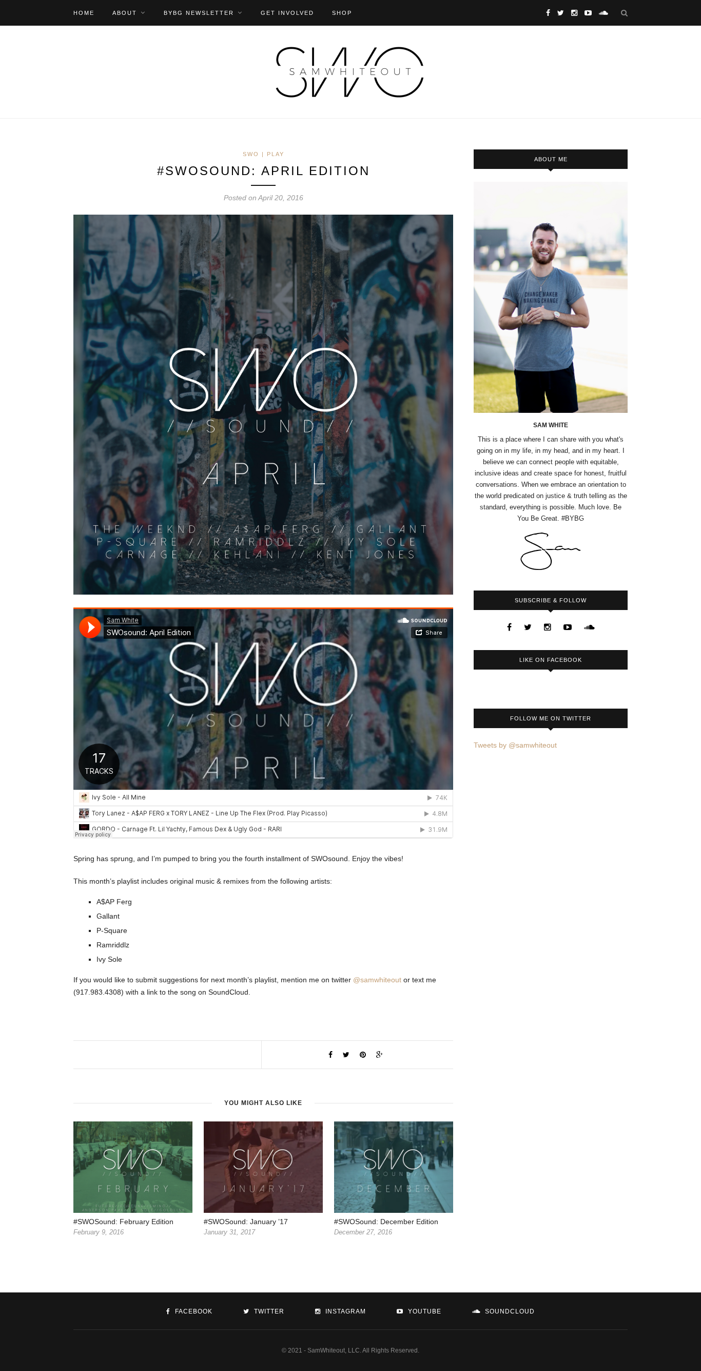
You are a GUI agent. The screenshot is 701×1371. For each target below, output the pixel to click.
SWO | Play (263, 154)
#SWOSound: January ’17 (246, 1221)
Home (83, 13)
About (124, 13)
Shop (342, 13)
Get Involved (287, 13)
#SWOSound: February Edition (123, 1221)
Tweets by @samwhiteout (515, 745)
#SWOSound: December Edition (386, 1221)
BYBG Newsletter (199, 13)
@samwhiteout (377, 980)
